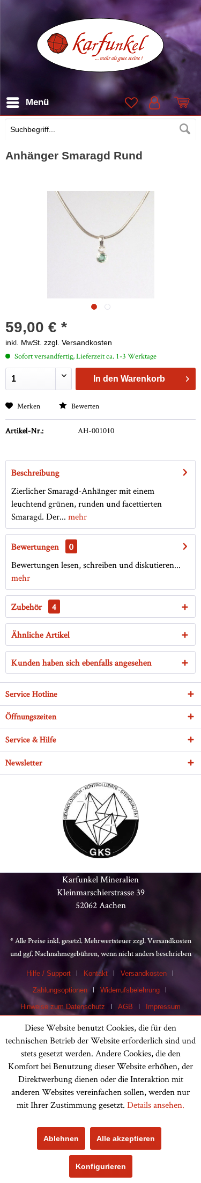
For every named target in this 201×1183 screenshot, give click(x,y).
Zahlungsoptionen (60, 990)
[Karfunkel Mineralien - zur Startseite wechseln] (100, 45)
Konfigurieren (101, 1166)
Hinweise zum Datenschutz (62, 1007)
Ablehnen (61, 1138)
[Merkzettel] (130, 102)
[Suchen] (185, 129)
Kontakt (96, 973)
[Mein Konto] (157, 102)
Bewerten (84, 406)
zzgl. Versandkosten (78, 342)
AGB (125, 1007)
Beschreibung (35, 472)
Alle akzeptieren (125, 1138)
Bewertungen (35, 546)
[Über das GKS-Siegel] (101, 855)
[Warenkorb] (184, 102)
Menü (37, 102)
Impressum (163, 1007)
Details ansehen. (155, 1105)
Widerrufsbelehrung (130, 990)
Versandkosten (169, 940)
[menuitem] (100, 130)
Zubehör (33, 606)
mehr (76, 516)
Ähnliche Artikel (40, 634)
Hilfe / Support (48, 973)
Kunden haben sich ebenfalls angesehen (81, 662)
